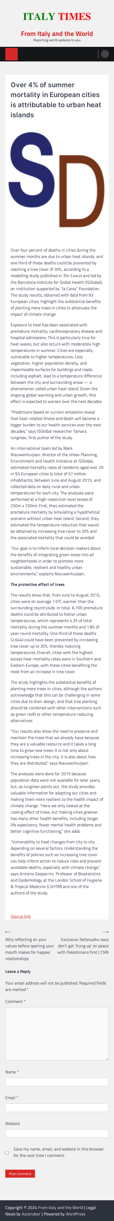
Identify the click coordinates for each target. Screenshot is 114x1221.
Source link (21, 916)
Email (11, 1097)
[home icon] (11, 54)
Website (12, 1123)
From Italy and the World (57, 33)
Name (12, 1072)
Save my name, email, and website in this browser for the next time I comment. (59, 1152)
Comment (15, 1001)
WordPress (75, 1214)
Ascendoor (31, 1214)
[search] (105, 54)
